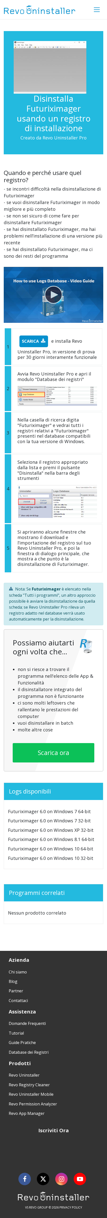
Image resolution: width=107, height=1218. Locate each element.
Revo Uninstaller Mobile (31, 1094)
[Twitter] (43, 1179)
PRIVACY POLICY (70, 1207)
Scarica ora (53, 752)
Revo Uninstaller (24, 1075)
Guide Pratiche (22, 1042)
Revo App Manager (27, 1113)
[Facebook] (24, 1179)
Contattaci (18, 1000)
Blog (13, 981)
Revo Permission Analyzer (33, 1104)
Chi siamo (18, 972)
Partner (16, 991)
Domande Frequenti (27, 1023)
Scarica (30, 341)
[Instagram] (61, 1179)
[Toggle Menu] (97, 10)
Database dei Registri (29, 1052)
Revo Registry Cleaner (29, 1085)
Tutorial (16, 1033)
